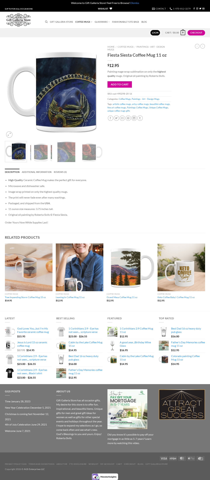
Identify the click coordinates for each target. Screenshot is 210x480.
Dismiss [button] (134, 2)
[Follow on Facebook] (194, 9)
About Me (61, 464)
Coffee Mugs (82, 22)
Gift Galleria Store (61, 22)
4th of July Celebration (18, 424)
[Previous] (11, 91)
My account (107, 464)
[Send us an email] (203, 9)
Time (7, 401)
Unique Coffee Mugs (158, 107)
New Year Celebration (17, 407)
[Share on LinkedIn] (134, 118)
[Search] (46, 22)
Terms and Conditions (41, 464)
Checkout (130, 464)
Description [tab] (12, 172)
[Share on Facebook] (110, 118)
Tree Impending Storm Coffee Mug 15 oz (25, 297)
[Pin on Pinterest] (128, 118)
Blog (144, 22)
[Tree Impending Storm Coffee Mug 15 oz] (28, 267)
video (136, 443)
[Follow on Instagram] (197, 9)
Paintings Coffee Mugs (137, 107)
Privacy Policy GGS (16, 464)
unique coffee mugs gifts (118, 110)
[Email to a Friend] (122, 118)
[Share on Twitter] (116, 118)
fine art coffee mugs (116, 107)
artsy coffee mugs (140, 104)
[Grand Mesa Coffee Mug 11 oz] (130, 267)
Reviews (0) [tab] (60, 172)
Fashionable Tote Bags (125, 22)
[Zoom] (9, 134)
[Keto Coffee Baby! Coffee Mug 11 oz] (181, 267)
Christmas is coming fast (18, 413)
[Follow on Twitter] (200, 9)
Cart (119, 464)
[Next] (96, 91)
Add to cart (120, 84)
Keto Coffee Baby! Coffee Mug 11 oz (176, 297)
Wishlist (93, 464)
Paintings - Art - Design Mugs (145, 99)
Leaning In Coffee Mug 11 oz (70, 297)
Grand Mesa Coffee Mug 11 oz (122, 297)
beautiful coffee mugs (160, 104)
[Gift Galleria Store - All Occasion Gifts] (22, 20)
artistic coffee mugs (122, 104)
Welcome (10, 430)
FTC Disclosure (78, 464)
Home (111, 46)
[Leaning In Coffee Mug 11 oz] (79, 267)
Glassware (101, 22)
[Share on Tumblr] (140, 118)
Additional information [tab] (37, 172)
